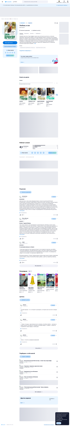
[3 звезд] (10, 53)
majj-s (23, 242)
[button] (10, 30)
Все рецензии (38, 265)
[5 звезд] (14, 53)
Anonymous (24, 196)
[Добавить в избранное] (55, 23)
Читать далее (21, 210)
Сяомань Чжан (31, 290)
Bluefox (24, 304)
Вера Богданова (40, 290)
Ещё (35, 43)
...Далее (60, 420)
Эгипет (20, 80)
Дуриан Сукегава (50, 289)
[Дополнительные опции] (16, 42)
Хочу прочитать (9, 42)
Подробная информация (25, 50)
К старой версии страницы (61, 5)
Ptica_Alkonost (25, 218)
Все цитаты (38, 348)
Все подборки (38, 391)
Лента (15, 1)
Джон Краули (22, 27)
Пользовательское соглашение (49, 424)
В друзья (54, 196)
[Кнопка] (55, 83)
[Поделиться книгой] (57, 23)
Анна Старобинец (23, 290)
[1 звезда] (6, 53)
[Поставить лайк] (20, 215)
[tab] (21, 34)
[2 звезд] (8, 53)
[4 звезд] (12, 53)
